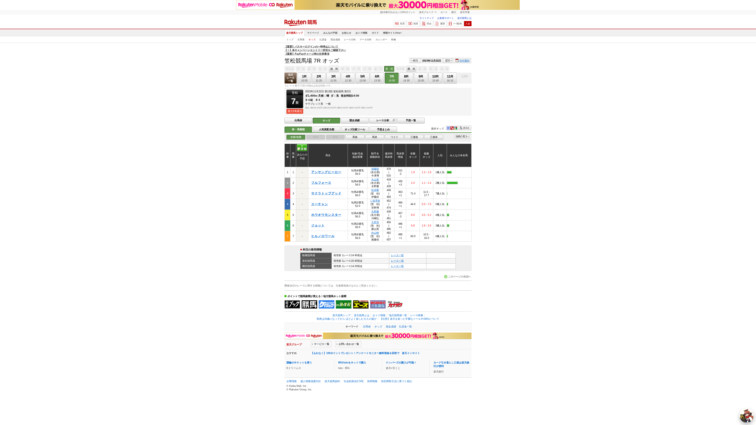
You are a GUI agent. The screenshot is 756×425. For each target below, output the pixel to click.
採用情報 (372, 381)
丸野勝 (375, 211)
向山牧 (375, 232)
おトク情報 (361, 32)
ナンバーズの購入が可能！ (401, 362)
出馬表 (301, 39)
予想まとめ (383, 129)
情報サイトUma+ (392, 32)
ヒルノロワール (323, 236)
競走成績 (335, 39)
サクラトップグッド (326, 193)
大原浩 (375, 222)
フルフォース (321, 182)
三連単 (434, 137)
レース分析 (350, 39)
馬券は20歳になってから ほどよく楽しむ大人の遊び (346, 318)
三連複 (414, 137)
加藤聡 (375, 168)
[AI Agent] (746, 415)
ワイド (394, 137)
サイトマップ (427, 18)
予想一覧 (411, 120)
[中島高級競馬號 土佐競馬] (378, 304)
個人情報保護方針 (310, 381)
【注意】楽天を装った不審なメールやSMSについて (409, 318)
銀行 (453, 12)
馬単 (374, 137)
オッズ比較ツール (355, 129)
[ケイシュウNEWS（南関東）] (326, 304)
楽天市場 (465, 12)
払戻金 (323, 39)
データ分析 (366, 39)
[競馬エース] (361, 304)
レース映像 (416, 315)
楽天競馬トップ (294, 32)
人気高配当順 (326, 129)
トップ (290, 39)
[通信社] (343, 304)
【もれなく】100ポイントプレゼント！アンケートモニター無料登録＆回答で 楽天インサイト (365, 353)
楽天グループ (426, 12)
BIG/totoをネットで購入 (352, 362)
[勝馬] (309, 304)
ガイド (375, 32)
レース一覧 (397, 255)
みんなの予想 (330, 32)
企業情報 (291, 381)
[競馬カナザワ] (395, 304)
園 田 (411, 68)
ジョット (318, 225)
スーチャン (319, 204)
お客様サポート (445, 18)
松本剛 (375, 190)
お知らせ (346, 32)
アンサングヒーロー (326, 172)
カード (443, 12)
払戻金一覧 (405, 326)
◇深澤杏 (375, 200)
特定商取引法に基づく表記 (396, 381)
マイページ (313, 32)
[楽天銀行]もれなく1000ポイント (397, 12)
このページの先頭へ (459, 276)
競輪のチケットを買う (299, 362)
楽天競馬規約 (332, 381)
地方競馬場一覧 (398, 315)
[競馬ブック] (292, 304)
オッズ (312, 39)
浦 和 (334, 68)
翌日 (447, 60)
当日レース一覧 (291, 77)
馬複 (355, 137)
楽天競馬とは (464, 18)
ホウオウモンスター (326, 214)
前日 (415, 60)
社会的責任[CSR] (353, 381)
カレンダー (381, 39)
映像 (393, 39)
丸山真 (375, 179)
